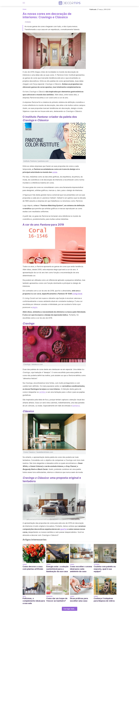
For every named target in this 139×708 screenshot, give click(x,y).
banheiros (76, 406)
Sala (24, 596)
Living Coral (77, 294)
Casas (24, 9)
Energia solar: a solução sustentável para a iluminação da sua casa (57, 569)
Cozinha (96, 564)
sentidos (42, 392)
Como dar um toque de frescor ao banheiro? (56, 599)
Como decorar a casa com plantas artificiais (33, 567)
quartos (63, 529)
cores (54, 172)
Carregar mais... (69, 609)
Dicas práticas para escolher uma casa (79, 599)
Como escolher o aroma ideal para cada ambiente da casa (81, 569)
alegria (34, 307)
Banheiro (49, 596)
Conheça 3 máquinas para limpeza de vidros (104, 599)
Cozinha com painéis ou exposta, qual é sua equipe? (105, 569)
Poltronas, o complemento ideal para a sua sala (34, 600)
